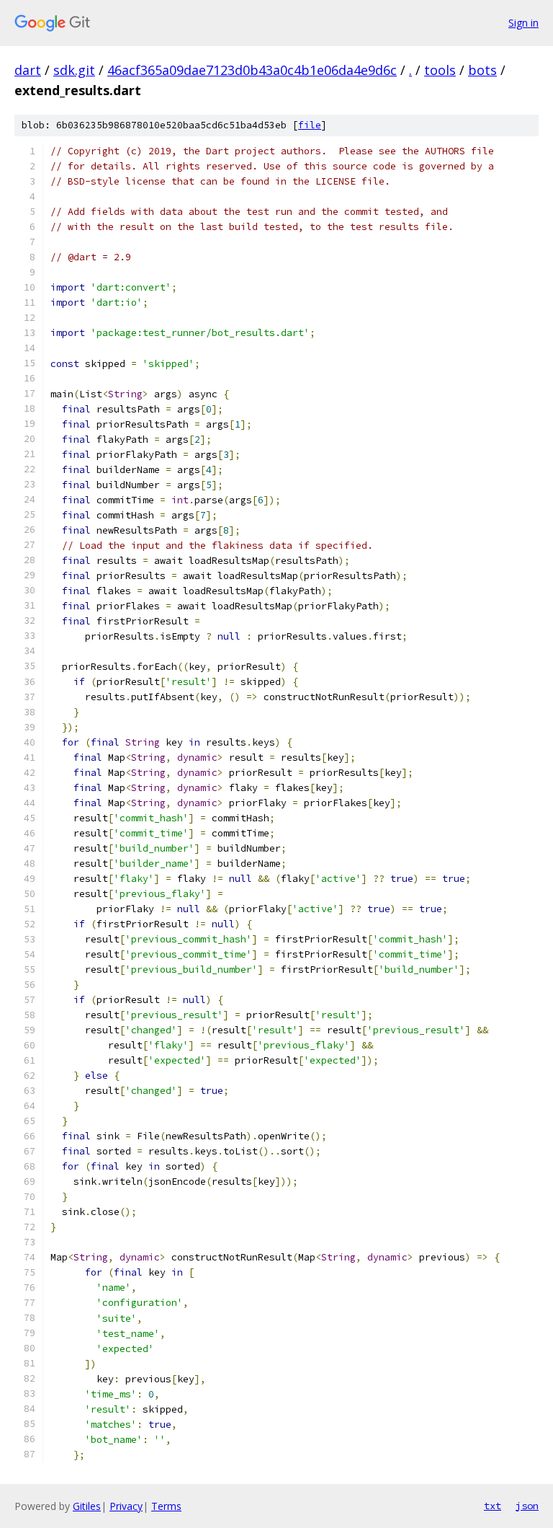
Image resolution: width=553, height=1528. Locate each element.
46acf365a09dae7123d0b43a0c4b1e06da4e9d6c (252, 70)
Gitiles (87, 1506)
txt (492, 1505)
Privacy (126, 1506)
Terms (166, 1506)
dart (27, 70)
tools (440, 70)
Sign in (523, 23)
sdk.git (74, 70)
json (527, 1505)
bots (482, 70)
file (309, 125)
